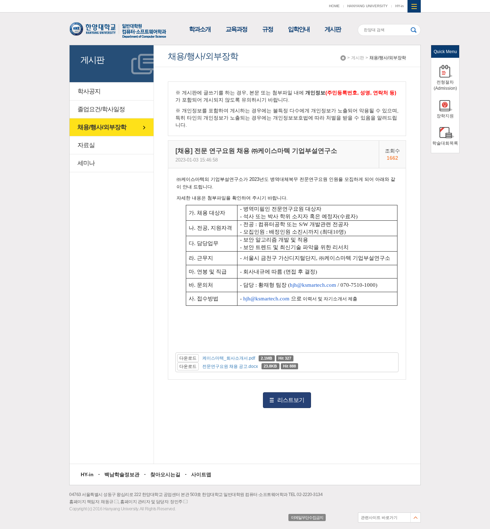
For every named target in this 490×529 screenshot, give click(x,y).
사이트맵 (201, 474)
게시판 (333, 29)
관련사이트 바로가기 (379, 517)
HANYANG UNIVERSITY (367, 6)
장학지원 (445, 115)
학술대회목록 (445, 143)
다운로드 (188, 358)
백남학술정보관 (122, 474)
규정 (267, 29)
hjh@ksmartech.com (313, 285)
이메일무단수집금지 (307, 517)
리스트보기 (290, 400)
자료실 (86, 145)
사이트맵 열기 (414, 6)
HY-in (399, 6)
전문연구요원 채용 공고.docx (230, 366)
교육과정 (236, 29)
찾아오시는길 (165, 474)
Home (343, 58)
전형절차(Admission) (445, 85)
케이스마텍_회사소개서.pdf (228, 358)
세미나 (86, 163)
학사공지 (88, 91)
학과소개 (200, 29)
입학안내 (299, 29)
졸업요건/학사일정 (101, 109)
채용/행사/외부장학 (387, 57)
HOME (334, 6)
